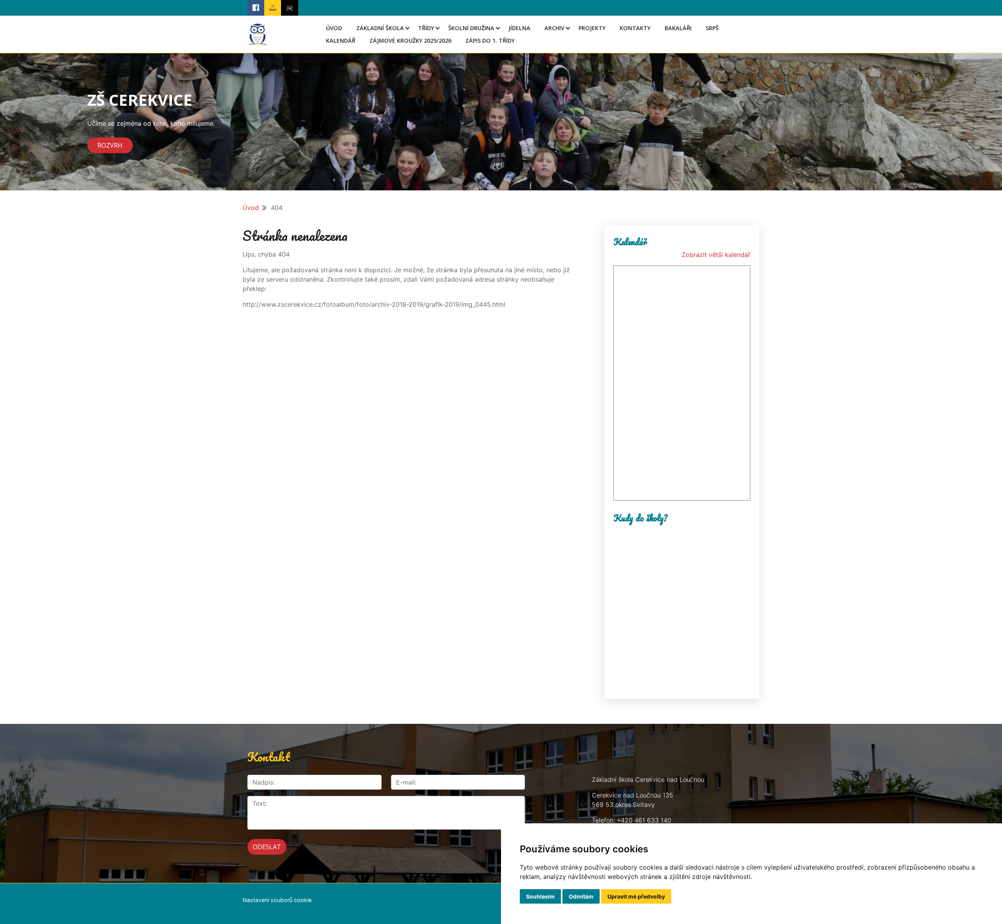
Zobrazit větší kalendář (716, 255)
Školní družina (471, 28)
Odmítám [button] (581, 896)
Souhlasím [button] (540, 896)
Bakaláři (678, 28)
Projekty (592, 28)
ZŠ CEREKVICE (139, 99)
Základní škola (380, 28)
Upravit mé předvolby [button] (636, 896)
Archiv (554, 28)
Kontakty (635, 28)
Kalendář (340, 40)
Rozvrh (110, 145)
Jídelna (519, 28)
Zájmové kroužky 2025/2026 (410, 40)
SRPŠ (712, 28)
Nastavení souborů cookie (277, 900)
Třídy (426, 28)
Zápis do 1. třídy (490, 40)
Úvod (334, 28)
